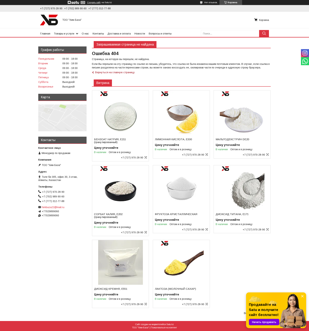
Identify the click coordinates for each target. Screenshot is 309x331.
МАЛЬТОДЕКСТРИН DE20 (232, 139)
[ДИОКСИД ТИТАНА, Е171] (242, 187)
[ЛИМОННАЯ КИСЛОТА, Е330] (181, 113)
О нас (85, 33)
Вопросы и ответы (160, 33)
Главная (45, 33)
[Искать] (264, 33)
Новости (139, 33)
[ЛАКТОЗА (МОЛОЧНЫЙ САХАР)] (181, 262)
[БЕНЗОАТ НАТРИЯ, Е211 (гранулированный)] (120, 113)
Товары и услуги (64, 33)
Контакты (98, 33)
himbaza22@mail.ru (53, 207)
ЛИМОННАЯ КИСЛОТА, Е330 (173, 139)
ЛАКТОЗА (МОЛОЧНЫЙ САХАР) (175, 288)
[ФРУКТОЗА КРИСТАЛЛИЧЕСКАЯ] (181, 187)
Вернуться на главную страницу (115, 72)
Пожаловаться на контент (164, 327)
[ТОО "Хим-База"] (49, 19)
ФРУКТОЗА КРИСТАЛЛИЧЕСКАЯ (176, 214)
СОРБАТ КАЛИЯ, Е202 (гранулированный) (108, 215)
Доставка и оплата (119, 33)
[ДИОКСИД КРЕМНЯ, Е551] (120, 262)
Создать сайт (94, 2)
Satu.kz (170, 324)
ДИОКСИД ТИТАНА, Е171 (232, 214)
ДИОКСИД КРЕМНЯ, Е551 (110, 288)
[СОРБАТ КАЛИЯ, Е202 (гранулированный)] (120, 187)
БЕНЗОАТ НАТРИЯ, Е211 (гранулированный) (110, 141)
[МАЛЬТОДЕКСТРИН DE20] (242, 113)
